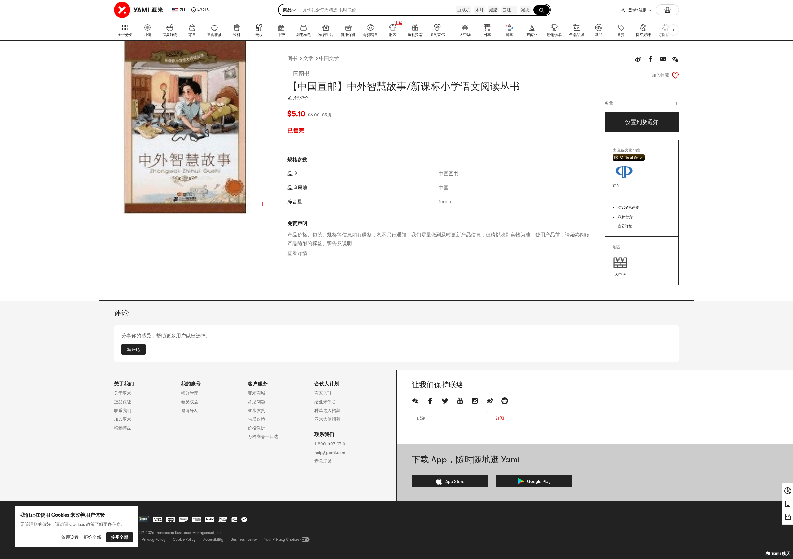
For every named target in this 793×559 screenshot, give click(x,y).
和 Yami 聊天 (778, 553)
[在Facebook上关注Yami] (430, 401)
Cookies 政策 (82, 524)
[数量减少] (656, 103)
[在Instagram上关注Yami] (475, 401)
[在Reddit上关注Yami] (504, 401)
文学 (308, 58)
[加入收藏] (675, 75)
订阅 (499, 418)
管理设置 (70, 537)
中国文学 (329, 58)
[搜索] (541, 10)
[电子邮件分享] (663, 59)
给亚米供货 (325, 401)
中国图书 (298, 74)
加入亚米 (122, 419)
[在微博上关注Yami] (489, 401)
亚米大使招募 (327, 419)
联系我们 (122, 410)
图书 (292, 58)
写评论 (133, 349)
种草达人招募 (327, 410)
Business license (244, 539)
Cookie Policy (184, 539)
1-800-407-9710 (329, 443)
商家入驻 (323, 393)
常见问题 (256, 401)
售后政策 (256, 419)
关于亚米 (122, 393)
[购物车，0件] (667, 9)
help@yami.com (329, 452)
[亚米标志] (139, 10)
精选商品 (122, 427)
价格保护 (256, 427)
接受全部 (119, 537)
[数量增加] (676, 103)
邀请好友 (189, 410)
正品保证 (122, 401)
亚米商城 (256, 393)
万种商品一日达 (263, 436)
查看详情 (297, 253)
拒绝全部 (92, 537)
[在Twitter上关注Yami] (445, 401)
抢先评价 (300, 98)
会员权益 (189, 401)
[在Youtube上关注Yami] (460, 401)
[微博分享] (638, 59)
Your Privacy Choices (281, 539)
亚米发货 (256, 410)
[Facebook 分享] (650, 59)
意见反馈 (323, 461)
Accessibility (213, 539)
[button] (200, 10)
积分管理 (189, 393)
